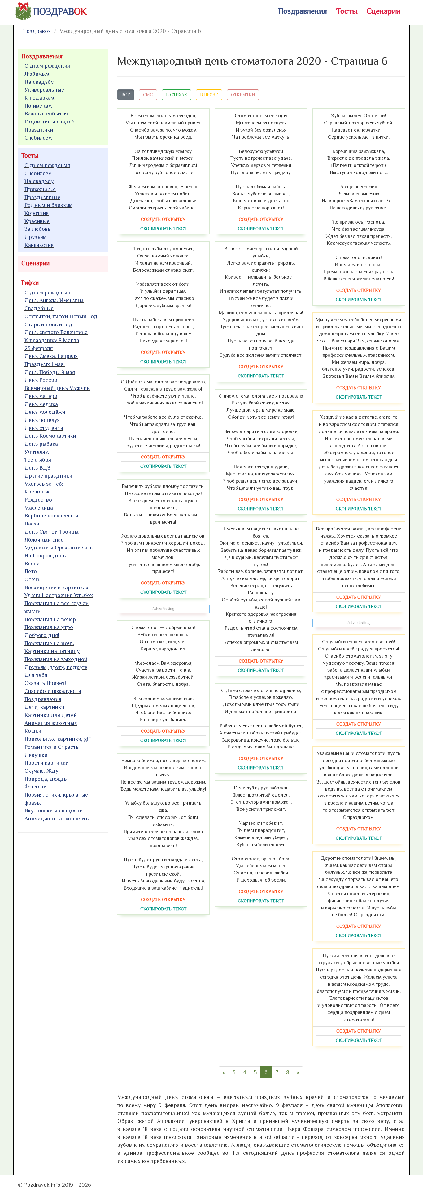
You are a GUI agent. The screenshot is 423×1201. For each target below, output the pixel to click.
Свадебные (39, 308)
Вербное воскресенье (52, 515)
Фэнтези (35, 787)
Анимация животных (50, 723)
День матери (40, 396)
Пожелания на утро (48, 627)
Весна (32, 563)
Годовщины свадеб (49, 121)
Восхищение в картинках (56, 587)
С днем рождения (47, 66)
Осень (32, 579)
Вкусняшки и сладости (53, 810)
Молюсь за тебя (44, 484)
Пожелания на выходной (55, 659)
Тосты (346, 11)
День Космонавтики (50, 436)
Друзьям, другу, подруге (55, 667)
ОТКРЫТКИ (243, 94)
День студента (43, 428)
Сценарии (383, 11)
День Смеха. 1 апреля (51, 356)
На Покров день (45, 555)
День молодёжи (44, 412)
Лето (30, 571)
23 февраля (38, 348)
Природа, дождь (45, 779)
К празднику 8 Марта (51, 340)
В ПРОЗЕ (209, 94)
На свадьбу (39, 82)
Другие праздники (48, 476)
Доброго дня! (41, 635)
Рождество (38, 500)
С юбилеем (38, 138)
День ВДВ (37, 468)
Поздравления (302, 11)
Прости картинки (46, 763)
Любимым (36, 74)
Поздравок (37, 31)
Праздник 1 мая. (44, 364)
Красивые (37, 221)
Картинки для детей (50, 715)
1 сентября (37, 460)
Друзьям (35, 237)
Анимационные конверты (57, 818)
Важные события (46, 113)
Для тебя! (36, 675)
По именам (38, 106)
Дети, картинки (44, 707)
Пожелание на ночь (49, 643)
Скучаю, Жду (41, 771)
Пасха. (32, 523)
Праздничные (42, 197)
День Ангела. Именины (54, 300)
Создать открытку (163, 219)
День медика (41, 404)
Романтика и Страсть (51, 747)
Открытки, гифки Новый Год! (61, 316)
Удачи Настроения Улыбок (58, 595)
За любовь (37, 229)
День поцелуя (42, 420)
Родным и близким (48, 205)
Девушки (35, 755)
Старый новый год (48, 324)
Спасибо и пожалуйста (52, 691)
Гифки (30, 282)
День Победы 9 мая (49, 372)
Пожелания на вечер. (50, 619)
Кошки (32, 731)
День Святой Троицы (51, 532)
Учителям (36, 452)
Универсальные (44, 90)
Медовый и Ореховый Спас (59, 547)
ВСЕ (125, 94)
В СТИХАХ (176, 94)
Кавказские (39, 245)
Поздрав (60, 11)
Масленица (38, 508)
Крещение (37, 492)
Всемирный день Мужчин (57, 388)
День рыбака (41, 444)
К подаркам (39, 98)
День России (40, 380)
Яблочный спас (43, 540)
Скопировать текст (163, 228)
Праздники (38, 130)
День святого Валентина (56, 332)
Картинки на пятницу (52, 651)
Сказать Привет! (45, 683)
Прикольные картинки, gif (57, 739)
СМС (148, 94)
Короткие (36, 213)
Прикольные (40, 189)
